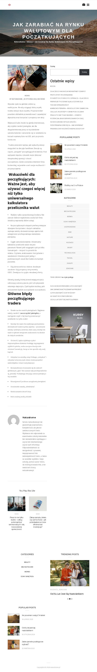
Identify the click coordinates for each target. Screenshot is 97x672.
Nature (70, 237)
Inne (70, 232)
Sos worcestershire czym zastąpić (66, 286)
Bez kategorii (69, 211)
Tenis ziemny (55, 277)
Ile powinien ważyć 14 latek (76, 145)
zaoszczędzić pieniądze (29, 313)
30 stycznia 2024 (70, 164)
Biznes (27, 95)
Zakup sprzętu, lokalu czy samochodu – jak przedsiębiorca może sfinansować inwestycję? (38, 522)
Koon (52, 86)
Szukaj (52, 66)
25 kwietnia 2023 (70, 178)
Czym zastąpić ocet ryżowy (62, 293)
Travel (70, 258)
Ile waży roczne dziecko (61, 296)
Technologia (69, 253)
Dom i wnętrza (70, 221)
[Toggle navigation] (87, 5)
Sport (69, 247)
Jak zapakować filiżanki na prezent (65, 289)
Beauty (70, 206)
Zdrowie (69, 268)
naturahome (17, 99)
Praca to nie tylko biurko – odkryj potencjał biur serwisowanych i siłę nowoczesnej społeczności (16, 523)
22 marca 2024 (70, 189)
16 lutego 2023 (70, 149)
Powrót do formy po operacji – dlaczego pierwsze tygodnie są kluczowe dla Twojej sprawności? (69, 101)
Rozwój (69, 242)
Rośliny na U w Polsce (73, 185)
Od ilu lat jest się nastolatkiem (64, 299)
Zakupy (70, 263)
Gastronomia (69, 227)
